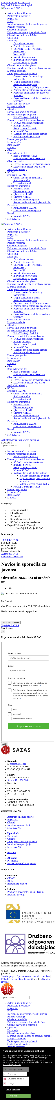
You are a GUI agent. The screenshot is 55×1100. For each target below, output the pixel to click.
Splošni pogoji (8, 976)
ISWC (10, 21)
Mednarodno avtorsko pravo (27, 210)
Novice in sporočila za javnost (21, 112)
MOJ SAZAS (14, 827)
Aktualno (5, 440)
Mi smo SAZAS (21, 131)
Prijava (14, 979)
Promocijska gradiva (17, 139)
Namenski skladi (21, 188)
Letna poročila (14, 142)
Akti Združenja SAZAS (25, 208)
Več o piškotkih (13, 1090)
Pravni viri (12, 205)
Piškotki (5, 979)
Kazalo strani (24, 2)
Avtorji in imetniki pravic (20, 817)
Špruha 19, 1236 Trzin (18, 780)
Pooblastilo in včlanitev (18, 16)
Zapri (4, 744)
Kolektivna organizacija (18, 186)
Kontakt (13, 2)
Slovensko (19, 5)
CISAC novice (17, 513)
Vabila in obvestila (19, 510)
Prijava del (12, 18)
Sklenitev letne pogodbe (25, 84)
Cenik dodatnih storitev (18, 103)
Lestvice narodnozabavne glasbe (29, 166)
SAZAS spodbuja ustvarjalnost (28, 123)
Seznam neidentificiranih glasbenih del (32, 202)
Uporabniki (13, 833)
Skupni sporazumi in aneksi (26, 81)
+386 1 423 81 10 (9, 540)
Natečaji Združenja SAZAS (26, 136)
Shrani (13, 1096)
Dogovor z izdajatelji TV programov (31, 87)
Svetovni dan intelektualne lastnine (30, 133)
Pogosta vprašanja (16, 27)
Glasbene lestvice (15, 161)
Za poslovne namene (23, 43)
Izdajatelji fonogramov (24, 57)
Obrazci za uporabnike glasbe (21, 65)
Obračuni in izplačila (17, 29)
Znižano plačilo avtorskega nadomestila (32, 90)
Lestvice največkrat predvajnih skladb (31, 164)
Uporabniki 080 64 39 (12, 556)
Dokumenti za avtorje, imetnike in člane (26, 32)
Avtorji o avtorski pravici (25, 128)
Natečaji (31, 525)
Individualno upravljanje (25, 59)
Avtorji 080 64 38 (9, 554)
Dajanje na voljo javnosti (25, 62)
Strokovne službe (21, 180)
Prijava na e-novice (10, 622)
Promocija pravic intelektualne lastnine (25, 120)
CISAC (11, 878)
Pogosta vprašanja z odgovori (21, 114)
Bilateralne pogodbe (23, 191)
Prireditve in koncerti (23, 46)
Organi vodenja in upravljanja (27, 177)
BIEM (10, 881)
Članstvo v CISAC (22, 194)
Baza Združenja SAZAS (25, 155)
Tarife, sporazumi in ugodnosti (22, 73)
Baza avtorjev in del (17, 153)
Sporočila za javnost (20, 519)
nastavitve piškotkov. (12, 1064)
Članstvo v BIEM (22, 197)
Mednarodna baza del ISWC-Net (29, 158)
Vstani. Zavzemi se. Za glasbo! (35, 484)
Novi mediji (19, 54)
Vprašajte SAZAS (22, 216)
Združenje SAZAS (16, 175)
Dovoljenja (12, 40)
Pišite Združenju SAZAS (25, 117)
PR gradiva (12, 860)
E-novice (11, 147)
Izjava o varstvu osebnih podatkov (33, 976)
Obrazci (11, 822)
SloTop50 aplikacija (17, 169)
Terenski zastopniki (22, 183)
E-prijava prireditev (16, 70)
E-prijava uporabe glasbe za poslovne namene (29, 68)
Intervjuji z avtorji (22, 125)
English (28, 5)
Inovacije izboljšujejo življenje (34, 475)
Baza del (11, 852)
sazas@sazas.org (18, 764)
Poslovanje (15, 516)
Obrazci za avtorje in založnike (22, 35)
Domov (5, 2)
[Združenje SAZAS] (11, 8)
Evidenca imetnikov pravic (26, 199)
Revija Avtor (13, 144)
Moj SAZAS (7, 5)
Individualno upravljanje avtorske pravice (27, 24)
